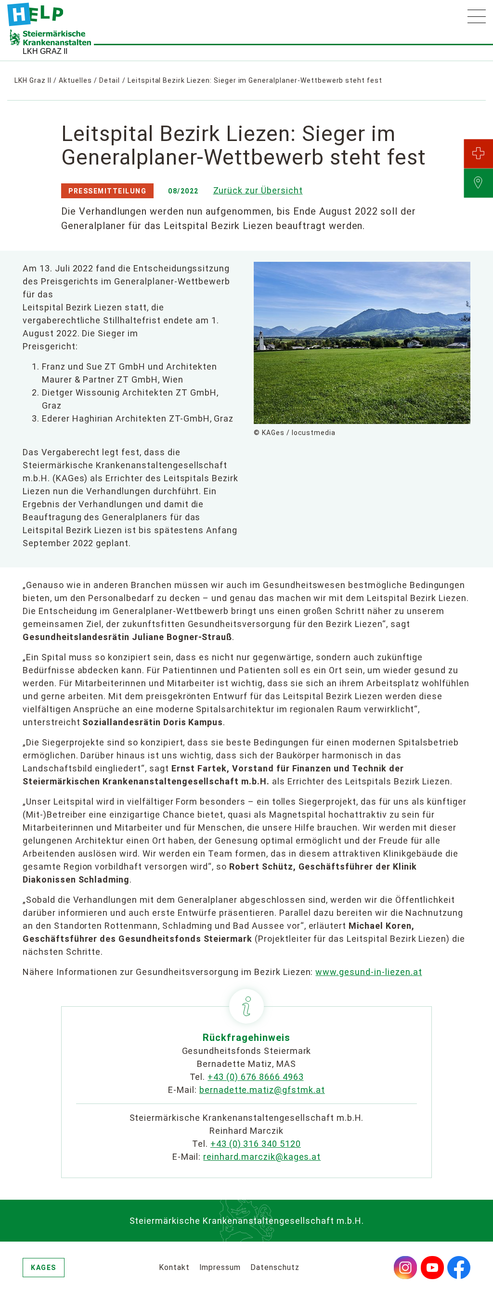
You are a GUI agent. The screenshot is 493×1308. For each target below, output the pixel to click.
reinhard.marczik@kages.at (262, 1157)
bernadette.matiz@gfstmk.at (262, 1090)
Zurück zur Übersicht (258, 190)
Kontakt (174, 1267)
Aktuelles (75, 80)
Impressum (220, 1267)
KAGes (43, 1267)
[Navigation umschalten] (476, 16)
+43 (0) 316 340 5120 (255, 1144)
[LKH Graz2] (35, 14)
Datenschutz (274, 1267)
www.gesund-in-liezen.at (368, 972)
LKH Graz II (33, 80)
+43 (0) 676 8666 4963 (255, 1077)
